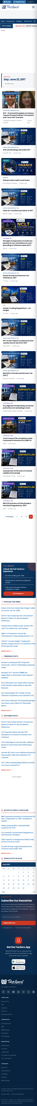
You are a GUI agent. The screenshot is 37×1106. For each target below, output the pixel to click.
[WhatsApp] (28, 992)
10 (28, 876)
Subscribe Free (9, 923)
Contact (4, 1077)
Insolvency (4, 1033)
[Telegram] (33, 992)
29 (18, 888)
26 (4, 888)
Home (3, 21)
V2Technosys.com (7, 1091)
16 (23, 880)
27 (8, 888)
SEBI (2, 1027)
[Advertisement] (18, 52)
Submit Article (5, 1071)
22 (18, 884)
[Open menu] (33, 7)
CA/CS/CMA (5, 1036)
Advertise (4, 1074)
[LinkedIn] (18, 992)
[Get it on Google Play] (18, 961)
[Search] (34, 21)
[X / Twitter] (8, 992)
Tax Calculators (6, 1058)
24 (28, 884)
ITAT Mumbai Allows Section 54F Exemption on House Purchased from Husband (16, 734)
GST (2, 1005)
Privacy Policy (5, 1094)
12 (3, 880)
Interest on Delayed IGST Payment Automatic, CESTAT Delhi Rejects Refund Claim (17, 665)
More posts (6, 651)
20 (9, 884)
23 (23, 884)
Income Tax (10, 21)
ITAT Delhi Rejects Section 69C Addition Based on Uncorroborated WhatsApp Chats (17, 745)
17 (28, 880)
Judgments (5, 1052)
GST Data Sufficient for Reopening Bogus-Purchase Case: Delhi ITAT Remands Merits (18, 703)
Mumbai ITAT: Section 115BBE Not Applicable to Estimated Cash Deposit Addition (17, 675)
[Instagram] (23, 992)
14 (13, 880)
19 (3, 884)
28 (13, 888)
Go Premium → (18, 594)
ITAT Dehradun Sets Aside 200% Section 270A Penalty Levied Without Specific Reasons (17, 685)
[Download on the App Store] (18, 967)
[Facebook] (3, 992)
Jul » (34, 892)
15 (18, 880)
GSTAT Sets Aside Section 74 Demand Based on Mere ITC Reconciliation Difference (17, 618)
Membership (5, 1080)
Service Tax (28, 21)
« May (3, 892)
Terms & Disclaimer (18, 1094)
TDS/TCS (4, 1011)
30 (23, 888)
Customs (4, 1008)
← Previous (9, 517)
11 (33, 876)
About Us (4, 1068)
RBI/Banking (5, 1030)
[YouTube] (13, 992)
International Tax (6, 1014)
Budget (19, 21)
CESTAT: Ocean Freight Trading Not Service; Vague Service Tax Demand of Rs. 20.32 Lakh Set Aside (18, 643)
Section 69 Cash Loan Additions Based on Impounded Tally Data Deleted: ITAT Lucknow (18, 755)
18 (33, 880)
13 (8, 880)
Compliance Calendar (8, 1055)
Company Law (6, 1023)
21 (13, 884)
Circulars (4, 1049)
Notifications (5, 1045)
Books (8, 2)
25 (33, 884)
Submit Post (20, 2)
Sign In (31, 2)
